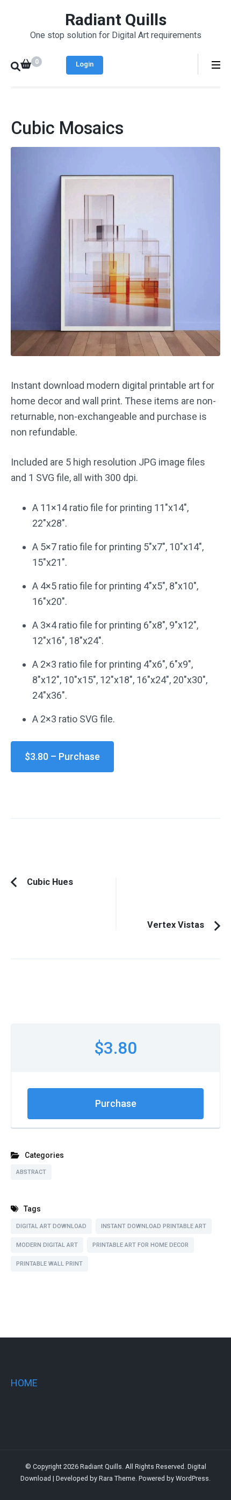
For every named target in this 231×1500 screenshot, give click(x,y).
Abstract (31, 1172)
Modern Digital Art (47, 1245)
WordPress (192, 1478)
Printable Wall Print (49, 1263)
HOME (24, 1382)
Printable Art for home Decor (140, 1245)
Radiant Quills (116, 19)
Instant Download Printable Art (153, 1226)
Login (84, 64)
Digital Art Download (51, 1226)
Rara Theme (117, 1478)
